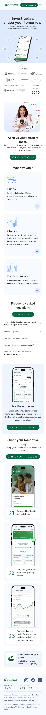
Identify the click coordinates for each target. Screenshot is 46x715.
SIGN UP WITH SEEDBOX (23, 457)
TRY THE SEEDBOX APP (23, 427)
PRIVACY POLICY (8, 686)
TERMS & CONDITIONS (26, 686)
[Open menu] (40, 5)
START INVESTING (29, 5)
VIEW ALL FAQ (23, 314)
